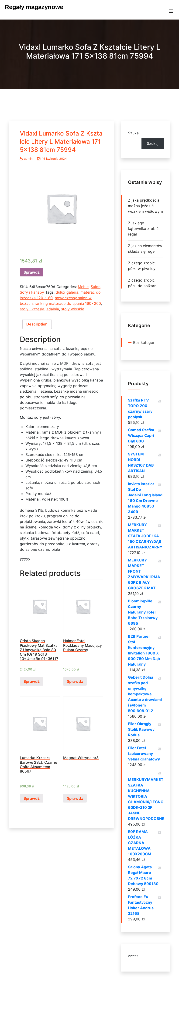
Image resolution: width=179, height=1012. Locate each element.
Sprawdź (32, 272)
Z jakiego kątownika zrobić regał (143, 228)
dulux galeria (67, 292)
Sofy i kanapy (32, 292)
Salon (95, 286)
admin (28, 158)
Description (37, 324)
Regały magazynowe (34, 6)
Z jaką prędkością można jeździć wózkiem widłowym (145, 206)
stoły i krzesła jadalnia (39, 309)
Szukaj (134, 133)
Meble (83, 286)
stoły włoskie (72, 309)
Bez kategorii (144, 342)
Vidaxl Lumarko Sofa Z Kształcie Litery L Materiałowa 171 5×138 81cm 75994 (61, 141)
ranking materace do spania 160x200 (68, 303)
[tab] (37, 324)
